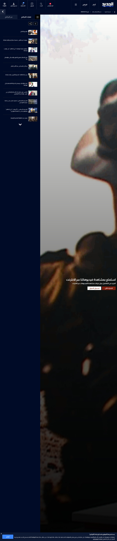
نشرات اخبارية (108, 11)
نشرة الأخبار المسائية (96, 11)
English (4, 6)
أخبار (94, 5)
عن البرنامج (9, 17)
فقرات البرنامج (26, 17)
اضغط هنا (95, 539)
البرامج (85, 5)
